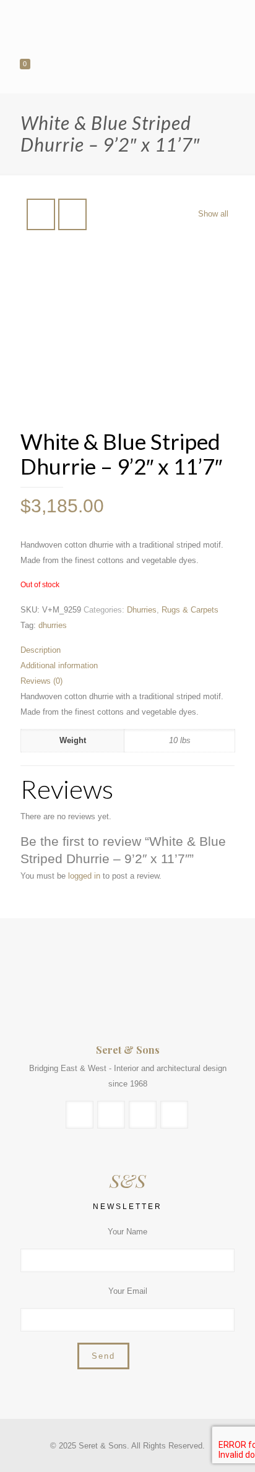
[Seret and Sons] (127, 24)
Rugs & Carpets (190, 609)
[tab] (127, 650)
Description (40, 650)
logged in (84, 875)
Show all (213, 213)
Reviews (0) (41, 681)
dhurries (52, 625)
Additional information (59, 665)
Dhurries (142, 609)
